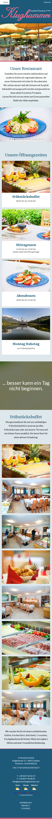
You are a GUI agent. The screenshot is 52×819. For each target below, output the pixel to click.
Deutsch (47, 2)
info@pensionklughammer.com (26, 781)
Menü (5, 2)
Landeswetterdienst (27, 795)
